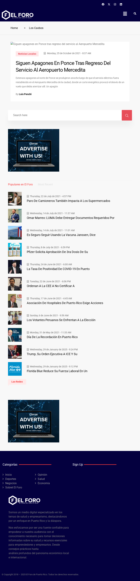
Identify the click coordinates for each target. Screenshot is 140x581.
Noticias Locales (27, 53)
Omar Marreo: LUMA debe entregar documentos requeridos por (70, 218)
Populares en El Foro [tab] (20, 184)
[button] (125, 13)
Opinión (42, 474)
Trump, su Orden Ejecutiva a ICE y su (52, 354)
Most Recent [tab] (45, 184)
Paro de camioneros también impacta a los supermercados (68, 201)
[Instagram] (115, 4)
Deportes (10, 479)
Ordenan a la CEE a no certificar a (51, 286)
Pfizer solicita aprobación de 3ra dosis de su (57, 252)
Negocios (11, 483)
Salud (41, 479)
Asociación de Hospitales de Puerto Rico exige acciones (65, 303)
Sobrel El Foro (13, 487)
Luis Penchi (25, 94)
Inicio (8, 474)
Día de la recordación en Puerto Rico (52, 337)
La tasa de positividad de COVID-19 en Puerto (58, 269)
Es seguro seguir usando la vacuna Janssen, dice (61, 235)
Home (14, 28)
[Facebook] (103, 4)
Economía (44, 483)
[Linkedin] (121, 4)
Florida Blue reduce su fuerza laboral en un (57, 371)
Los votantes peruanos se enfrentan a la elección (61, 320)
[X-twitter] (109, 4)
